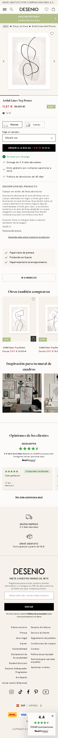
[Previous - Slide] (3, 61)
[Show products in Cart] (53, 9)
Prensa (23, 632)
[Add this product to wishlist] (52, 33)
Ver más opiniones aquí (29, 497)
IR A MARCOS (29, 277)
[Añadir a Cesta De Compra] (33, 339)
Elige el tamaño (10, 132)
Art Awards (21, 677)
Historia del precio (11, 230)
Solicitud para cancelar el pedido (43, 660)
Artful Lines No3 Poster (44, 26)
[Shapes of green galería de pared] (21, 393)
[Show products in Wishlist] (46, 9)
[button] (42, 724)
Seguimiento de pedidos (43, 638)
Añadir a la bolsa (29, 148)
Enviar (29, 606)
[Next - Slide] (54, 61)
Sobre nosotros (19, 627)
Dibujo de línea (20, 26)
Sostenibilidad (19, 649)
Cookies (35, 649)
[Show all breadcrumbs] (5, 26)
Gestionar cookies (40, 667)
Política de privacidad (37, 614)
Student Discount (18, 663)
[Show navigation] (4, 9)
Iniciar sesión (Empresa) (14, 683)
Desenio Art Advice (41, 627)
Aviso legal (21, 638)
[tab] (9, 94)
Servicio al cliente (40, 632)
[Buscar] (11, 9)
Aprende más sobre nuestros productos (29, 237)
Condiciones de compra (43, 643)
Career (23, 643)
